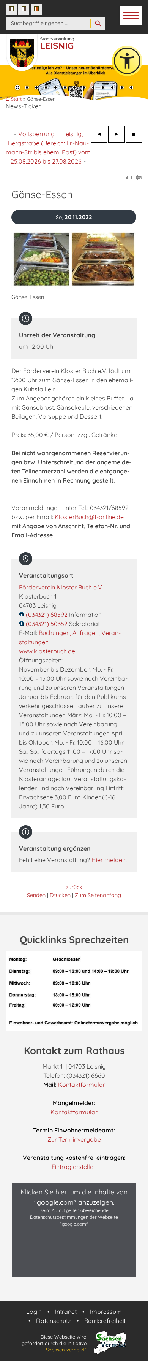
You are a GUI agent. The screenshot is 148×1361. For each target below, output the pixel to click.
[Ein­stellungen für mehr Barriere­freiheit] (127, 61)
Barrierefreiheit (105, 1320)
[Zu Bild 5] (55, 88)
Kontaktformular (81, 1084)
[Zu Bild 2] (27, 88)
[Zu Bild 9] (93, 88)
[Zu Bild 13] (131, 88)
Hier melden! (109, 860)
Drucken (60, 895)
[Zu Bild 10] (103, 88)
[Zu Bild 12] (122, 88)
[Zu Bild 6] (65, 88)
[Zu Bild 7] (74, 88)
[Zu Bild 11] (112, 88)
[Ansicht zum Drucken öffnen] (139, 178)
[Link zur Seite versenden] (129, 178)
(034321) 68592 (47, 614)
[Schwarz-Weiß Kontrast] (11, 9)
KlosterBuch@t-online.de (89, 517)
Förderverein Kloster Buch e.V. (61, 587)
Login (34, 1311)
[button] (74, 1268)
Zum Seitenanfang (98, 895)
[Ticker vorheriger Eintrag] (99, 134)
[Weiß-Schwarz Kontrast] (23, 9)
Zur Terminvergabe (74, 1139)
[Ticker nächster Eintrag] (116, 134)
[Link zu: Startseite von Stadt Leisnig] (50, 49)
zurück (74, 887)
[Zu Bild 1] (17, 88)
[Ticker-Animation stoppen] (134, 134)
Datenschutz (53, 1320)
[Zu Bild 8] (84, 88)
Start (16, 99)
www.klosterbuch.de (47, 651)
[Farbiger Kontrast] (36, 9)
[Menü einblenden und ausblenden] (131, 15)
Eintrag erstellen (74, 1166)
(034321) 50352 (47, 623)
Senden (36, 895)
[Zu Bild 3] (36, 88)
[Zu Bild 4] (46, 88)
